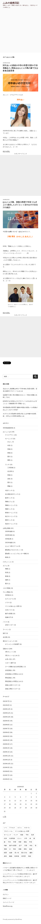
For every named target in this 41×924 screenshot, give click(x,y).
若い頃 (17, 852)
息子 (20, 845)
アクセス (12, 827)
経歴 (5, 852)
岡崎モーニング (10, 505)
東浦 (8, 453)
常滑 (6, 572)
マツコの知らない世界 (12, 606)
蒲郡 (6, 580)
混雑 (5, 849)
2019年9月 (6, 767)
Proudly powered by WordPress (12, 919)
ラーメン (6, 629)
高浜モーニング (10, 524)
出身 (5, 838)
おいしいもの (7, 432)
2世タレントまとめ (11, 655)
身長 (5, 856)
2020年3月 (6, 744)
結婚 (10, 852)
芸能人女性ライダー (11, 685)
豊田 (8, 460)
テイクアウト (9, 435)
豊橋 (8, 486)
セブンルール (9, 599)
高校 (29, 856)
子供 (9, 842)
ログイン (6, 894)
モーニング (8, 438)
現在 (14, 849)
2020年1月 (6, 752)
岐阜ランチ (8, 498)
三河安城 (10, 467)
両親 (21, 835)
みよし (9, 441)
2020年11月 (6, 713)
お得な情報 (6, 528)
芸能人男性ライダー (11, 689)
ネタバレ (27, 827)
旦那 (25, 845)
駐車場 (17, 856)
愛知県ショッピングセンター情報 (16, 553)
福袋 (30, 849)
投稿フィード (7, 898)
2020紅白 (8, 595)
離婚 (10, 856)
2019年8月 (6, 771)
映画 (6, 557)
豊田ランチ (8, 520)
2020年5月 (6, 736)
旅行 (4, 633)
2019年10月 (6, 763)
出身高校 (12, 838)
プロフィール (8, 831)
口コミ (19, 838)
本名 (31, 845)
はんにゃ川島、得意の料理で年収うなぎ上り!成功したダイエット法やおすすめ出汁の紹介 (20, 204)
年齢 (5, 845)
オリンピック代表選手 (12, 644)
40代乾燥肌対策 (8, 428)
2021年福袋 (8, 542)
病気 (25, 849)
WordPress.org (7, 906)
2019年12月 (6, 756)
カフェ (5, 565)
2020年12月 (6, 709)
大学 (25, 838)
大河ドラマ (8, 610)
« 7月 (4, 816)
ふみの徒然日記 (11, 3)
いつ (5, 827)
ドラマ (7, 602)
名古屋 (9, 471)
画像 (19, 849)
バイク (5, 622)
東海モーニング (10, 512)
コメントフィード (8, 902)
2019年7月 (6, 775)
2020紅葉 (8, 539)
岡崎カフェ (8, 501)
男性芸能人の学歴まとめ (13, 681)
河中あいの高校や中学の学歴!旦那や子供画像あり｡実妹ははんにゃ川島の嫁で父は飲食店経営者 (20, 68)
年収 (30, 842)
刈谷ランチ (8, 490)
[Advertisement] (20, 31)
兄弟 (32, 835)
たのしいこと (7, 562)
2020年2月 (6, 748)
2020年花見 (8, 535)
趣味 (31, 852)
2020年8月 (6, 724)
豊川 (8, 456)
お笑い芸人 (8, 659)
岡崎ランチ (8, 509)
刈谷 (8, 445)
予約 (27, 835)
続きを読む (6, 151)
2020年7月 (6, 728)
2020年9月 (6, 721)
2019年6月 (6, 779)
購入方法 (24, 852)
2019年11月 (6, 760)
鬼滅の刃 (8, 617)
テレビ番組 (6, 592)
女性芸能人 (8, 670)
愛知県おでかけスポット (13, 550)
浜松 (8, 479)
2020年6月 (6, 732)
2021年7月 (6, 701)
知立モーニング (10, 516)
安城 (8, 449)
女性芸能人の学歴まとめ (13, 674)
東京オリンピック (8, 641)
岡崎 (6, 569)
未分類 (5, 637)
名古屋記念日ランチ (11, 494)
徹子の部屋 (8, 613)
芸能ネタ (6, 648)
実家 (19, 842)
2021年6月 (6, 705)
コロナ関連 (6, 588)
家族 (25, 842)
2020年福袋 (8, 531)
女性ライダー (9, 625)
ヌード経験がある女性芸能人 (14, 666)
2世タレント (9, 652)
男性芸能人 (8, 678)
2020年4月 (6, 740)
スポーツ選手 (9, 663)
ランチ (7, 464)
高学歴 (23, 856)
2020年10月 (6, 717)
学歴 (14, 842)
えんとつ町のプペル (11, 546)
